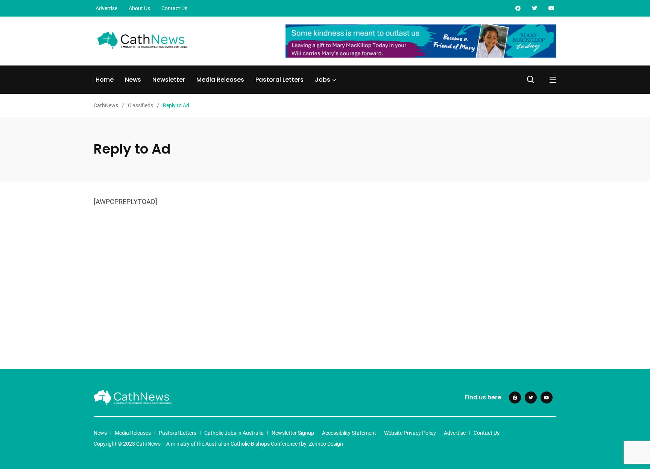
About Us (139, 8)
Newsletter (168, 79)
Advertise (106, 8)
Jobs (322, 79)
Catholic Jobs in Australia (234, 433)
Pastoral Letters (279, 79)
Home (105, 79)
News (133, 79)
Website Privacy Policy (410, 433)
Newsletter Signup (293, 433)
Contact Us (174, 8)
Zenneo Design (326, 444)
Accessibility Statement (349, 433)
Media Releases (220, 79)
